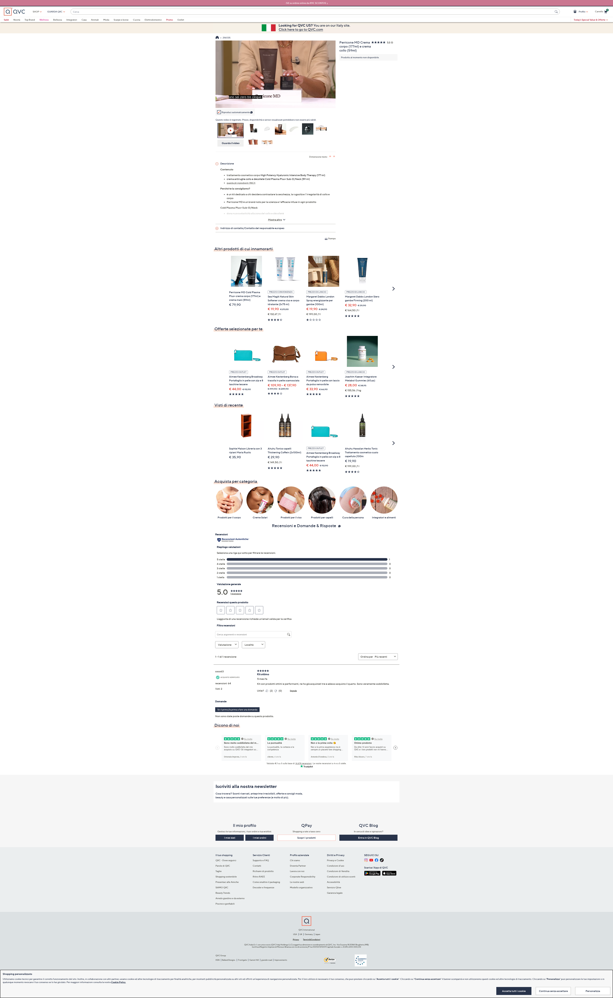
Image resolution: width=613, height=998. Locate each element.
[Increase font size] (330, 156)
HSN (218, 960)
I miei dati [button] (229, 837)
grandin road (266, 960)
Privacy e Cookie (335, 860)
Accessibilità (333, 882)
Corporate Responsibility (302, 876)
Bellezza (57, 19)
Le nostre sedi (297, 882)
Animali (95, 19)
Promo (169, 19)
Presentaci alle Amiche (227, 882)
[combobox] (312, 12)
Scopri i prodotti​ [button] (306, 837)
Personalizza (593, 991)
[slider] (276, 101)
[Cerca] (557, 12)
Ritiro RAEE (259, 876)
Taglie (219, 871)
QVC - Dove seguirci (226, 860)
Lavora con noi (297, 871)
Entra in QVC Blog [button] (368, 837)
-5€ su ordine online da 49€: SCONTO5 (305, 3)
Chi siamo (295, 860)
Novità (16, 19)
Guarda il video (230, 143)
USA (295, 934)
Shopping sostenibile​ (226, 876)
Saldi (6, 19)
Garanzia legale (335, 892)
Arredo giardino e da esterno (230, 898)
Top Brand (30, 19)
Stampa (332, 238)
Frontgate (242, 960)
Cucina (136, 19)
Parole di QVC (223, 865)
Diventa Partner (298, 865)
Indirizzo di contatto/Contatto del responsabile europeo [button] (252, 228)
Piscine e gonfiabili (225, 903)
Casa (84, 19)
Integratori (71, 19)
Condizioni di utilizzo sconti (341, 876)
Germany (309, 934)
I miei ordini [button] (259, 837)
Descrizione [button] (227, 163)
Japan (317, 934)
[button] (575, 11)
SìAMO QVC (222, 887)
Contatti (257, 865)
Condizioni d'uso (335, 865)
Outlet (180, 19)
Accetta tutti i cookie (514, 991)
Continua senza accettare (553, 991)
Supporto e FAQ (261, 860)
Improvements (280, 960)
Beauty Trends (223, 892)
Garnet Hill (254, 960)
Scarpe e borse (121, 19)
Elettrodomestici (153, 19)
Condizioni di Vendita (338, 871)
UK (300, 934)
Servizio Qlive (334, 887)
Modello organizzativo (301, 887)
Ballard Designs (228, 960)
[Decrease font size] (334, 156)
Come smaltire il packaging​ (266, 882)
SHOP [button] (36, 11)
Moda (106, 19)
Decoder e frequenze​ (263, 887)
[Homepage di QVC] (217, 38)
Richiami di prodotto (263, 871)
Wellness (44, 19)
